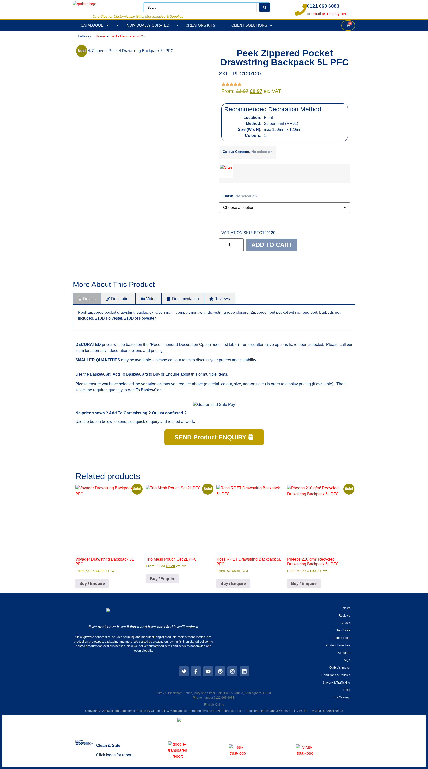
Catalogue (92, 25)
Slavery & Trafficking (336, 682)
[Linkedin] (244, 671)
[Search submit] (264, 7)
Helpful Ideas (341, 638)
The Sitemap (341, 697)
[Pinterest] (220, 671)
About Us (344, 653)
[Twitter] (184, 671)
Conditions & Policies (335, 675)
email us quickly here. (330, 14)
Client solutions (249, 25)
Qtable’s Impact (339, 667)
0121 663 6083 (323, 6)
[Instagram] (232, 671)
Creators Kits (200, 25)
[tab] (87, 298)
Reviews (344, 615)
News (346, 608)
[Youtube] (208, 671)
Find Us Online (214, 704)
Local (346, 690)
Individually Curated (147, 25)
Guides (345, 623)
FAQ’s (346, 660)
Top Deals (343, 630)
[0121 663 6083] (301, 10)
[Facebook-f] (196, 671)
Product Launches (338, 645)
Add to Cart (271, 244)
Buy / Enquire (92, 583)
